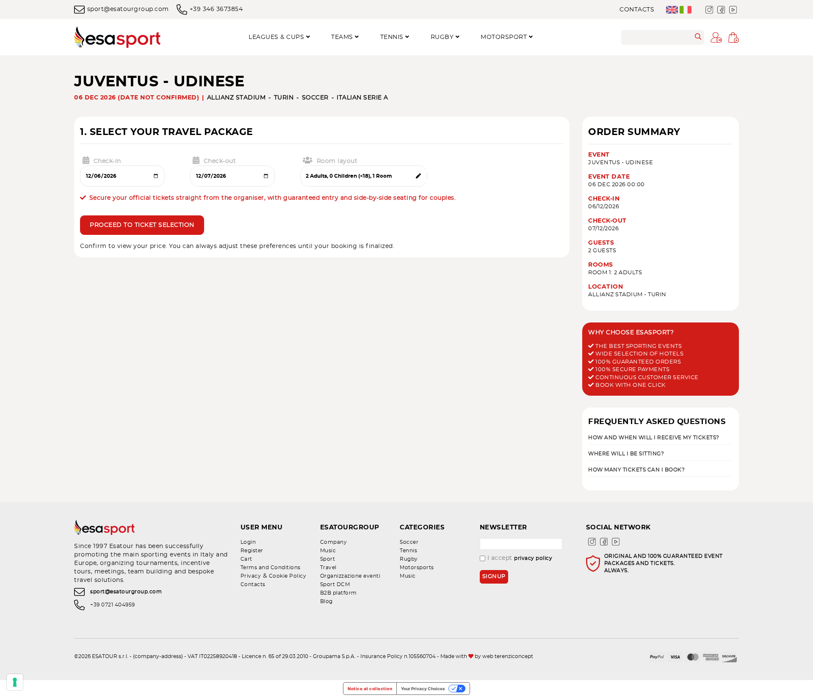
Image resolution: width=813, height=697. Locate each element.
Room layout (337, 161)
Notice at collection (370, 688)
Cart (246, 559)
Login (248, 542)
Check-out (220, 161)
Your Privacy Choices (423, 688)
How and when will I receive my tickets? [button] (653, 437)
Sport (327, 559)
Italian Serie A (362, 98)
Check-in (107, 161)
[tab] (660, 437)
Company (333, 542)
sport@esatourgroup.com (128, 9)
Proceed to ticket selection (142, 225)
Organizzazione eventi (350, 576)
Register (252, 550)
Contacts (636, 10)
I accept (520, 558)
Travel (328, 567)
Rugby (409, 559)
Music (328, 550)
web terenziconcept (507, 656)
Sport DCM (335, 584)
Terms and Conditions (271, 567)
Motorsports (417, 567)
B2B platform (338, 592)
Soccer (315, 98)
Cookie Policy (288, 576)
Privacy (251, 576)
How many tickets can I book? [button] (636, 469)
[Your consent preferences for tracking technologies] (15, 682)
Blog (326, 601)
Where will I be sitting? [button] (626, 453)
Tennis (408, 550)
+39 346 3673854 (216, 9)
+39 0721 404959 (112, 604)
